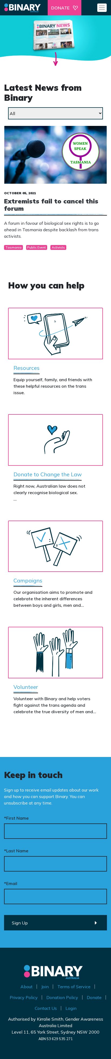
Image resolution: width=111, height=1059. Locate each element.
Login (71, 1008)
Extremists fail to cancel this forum (51, 205)
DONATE (60, 8)
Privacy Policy (24, 997)
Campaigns (27, 580)
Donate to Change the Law (47, 474)
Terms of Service (74, 986)
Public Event (36, 247)
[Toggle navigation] (102, 8)
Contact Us (46, 1008)
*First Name (16, 818)
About (26, 986)
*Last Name (16, 850)
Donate (94, 997)
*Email (10, 883)
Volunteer (25, 686)
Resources (26, 367)
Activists (58, 247)
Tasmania (13, 247)
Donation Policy (62, 997)
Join (45, 986)
